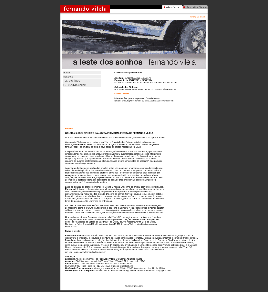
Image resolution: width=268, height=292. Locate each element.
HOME (66, 72)
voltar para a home (198, 17)
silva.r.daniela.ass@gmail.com (159, 100)
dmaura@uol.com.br (131, 100)
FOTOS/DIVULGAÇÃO (74, 85)
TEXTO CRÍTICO (71, 81)
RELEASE (68, 77)
